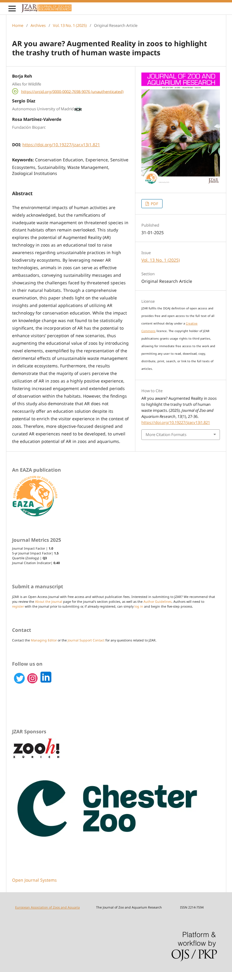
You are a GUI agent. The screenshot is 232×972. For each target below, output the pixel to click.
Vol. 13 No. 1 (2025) (70, 25)
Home (17, 25)
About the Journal (48, 601)
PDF (154, 203)
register (18, 606)
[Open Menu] (12, 8)
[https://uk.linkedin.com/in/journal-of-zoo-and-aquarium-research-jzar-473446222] (33, 683)
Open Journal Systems (34, 880)
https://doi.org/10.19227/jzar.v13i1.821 (61, 144)
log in (138, 606)
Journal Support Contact (86, 640)
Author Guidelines (157, 601)
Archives (38, 25)
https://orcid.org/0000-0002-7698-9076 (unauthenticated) (72, 91)
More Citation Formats (166, 434)
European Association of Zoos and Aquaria (47, 907)
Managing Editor (44, 640)
